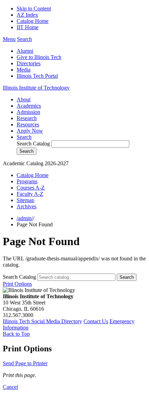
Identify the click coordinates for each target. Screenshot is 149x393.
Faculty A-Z (30, 194)
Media (23, 70)
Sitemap (25, 200)
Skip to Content (34, 8)
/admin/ (25, 218)
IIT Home (27, 27)
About (23, 99)
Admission (28, 112)
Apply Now (30, 131)
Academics (29, 106)
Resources (28, 124)
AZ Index (27, 15)
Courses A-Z (31, 188)
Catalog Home (33, 21)
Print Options (17, 284)
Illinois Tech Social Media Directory (42, 321)
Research (27, 118)
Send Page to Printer (25, 363)
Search (24, 137)
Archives (26, 206)
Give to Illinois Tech (39, 57)
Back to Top (16, 334)
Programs (27, 181)
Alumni (25, 51)
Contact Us (96, 321)
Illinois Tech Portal (37, 76)
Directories (29, 63)
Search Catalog (33, 144)
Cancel (10, 387)
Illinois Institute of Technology (36, 88)
